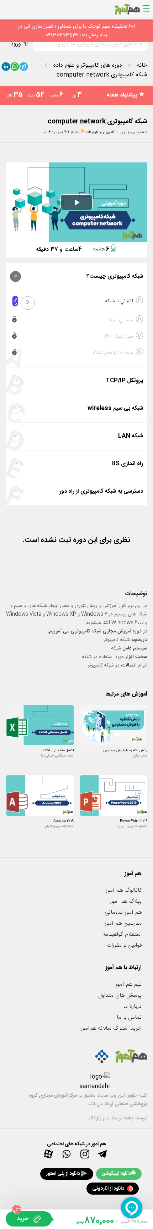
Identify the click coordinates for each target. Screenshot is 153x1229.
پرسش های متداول (120, 995)
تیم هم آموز (128, 984)
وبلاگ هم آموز (126, 901)
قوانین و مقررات (124, 945)
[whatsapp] (14, 68)
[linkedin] (5, 68)
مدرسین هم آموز (123, 923)
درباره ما (132, 1006)
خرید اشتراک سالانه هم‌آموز (111, 1028)
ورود (16, 44)
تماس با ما (129, 1017)
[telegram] (23, 68)
